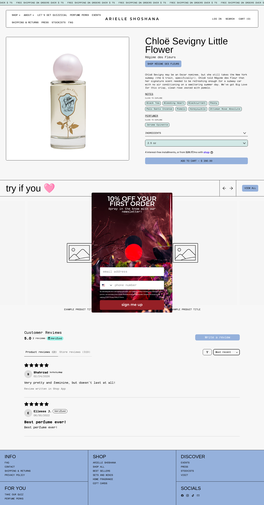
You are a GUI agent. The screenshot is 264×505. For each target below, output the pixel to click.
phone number (110, 278)
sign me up (132, 305)
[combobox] (106, 285)
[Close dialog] (168, 197)
